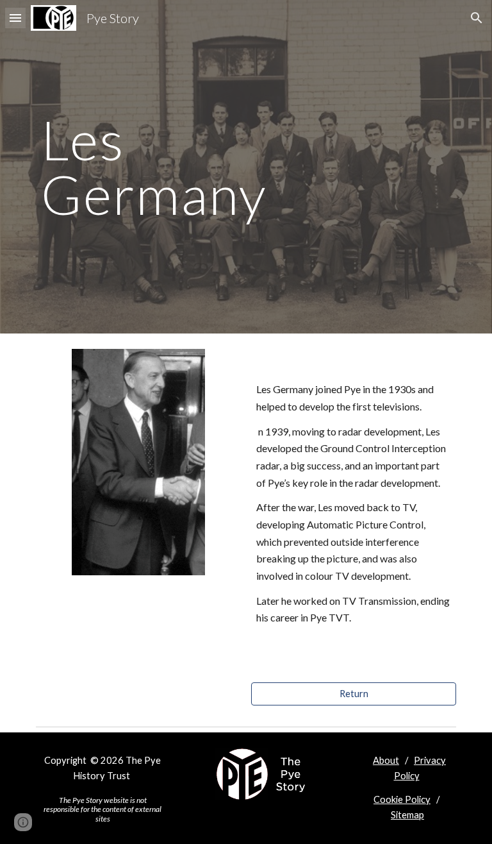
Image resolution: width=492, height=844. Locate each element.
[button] (15, 17)
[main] (174, 167)
